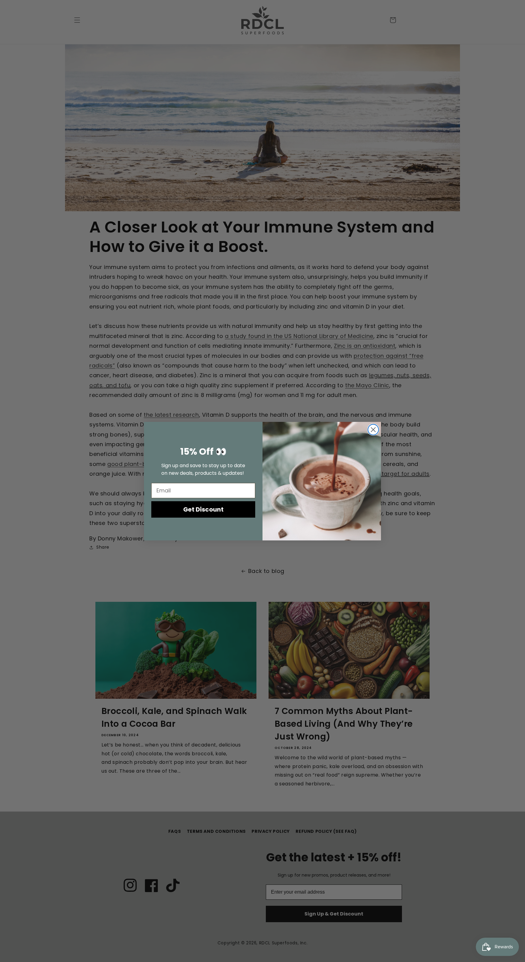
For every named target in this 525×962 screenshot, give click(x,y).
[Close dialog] (373, 429)
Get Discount (203, 509)
